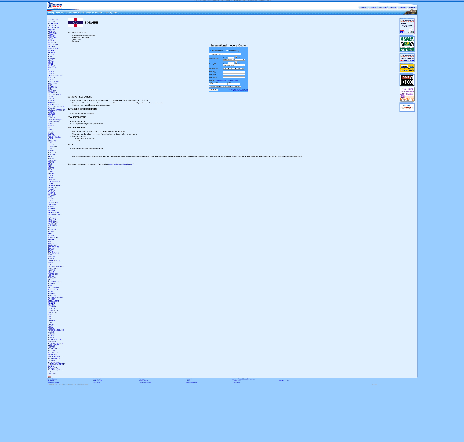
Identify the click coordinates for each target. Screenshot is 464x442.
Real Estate (383, 7)
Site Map (280, 380)
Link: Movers (96, 382)
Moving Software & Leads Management (243, 379)
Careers (188, 380)
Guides (373, 7)
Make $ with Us (97, 380)
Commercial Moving (53, 382)
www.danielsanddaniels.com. (120, 164)
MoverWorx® (97, 379)
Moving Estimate (52, 379)
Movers (363, 7)
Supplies (393, 7)
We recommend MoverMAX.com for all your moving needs (238, 89)
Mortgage (412, 7)
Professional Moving (191, 382)
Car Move (403, 7)
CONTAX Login (236, 380)
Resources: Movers (145, 382)
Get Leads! (50, 380)
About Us (142, 379)
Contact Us (189, 379)
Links (287, 380)
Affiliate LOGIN (143, 380)
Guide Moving (236, 382)
